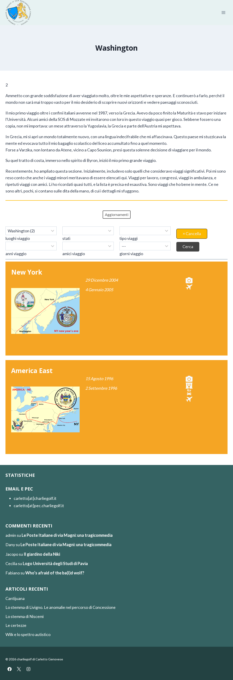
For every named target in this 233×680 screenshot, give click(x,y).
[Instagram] (28, 669)
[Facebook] (9, 669)
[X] (19, 669)
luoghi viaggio (17, 238)
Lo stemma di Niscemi (24, 616)
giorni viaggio (131, 253)
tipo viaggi (128, 238)
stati (66, 238)
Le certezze (15, 625)
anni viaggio (15, 253)
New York (26, 272)
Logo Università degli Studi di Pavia (55, 563)
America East (32, 370)
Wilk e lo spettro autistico (28, 634)
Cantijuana (15, 598)
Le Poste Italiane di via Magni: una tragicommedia (67, 535)
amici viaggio (73, 253)
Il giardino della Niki (42, 554)
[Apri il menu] (223, 12)
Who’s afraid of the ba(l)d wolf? (54, 572)
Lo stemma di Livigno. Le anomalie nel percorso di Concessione (60, 607)
